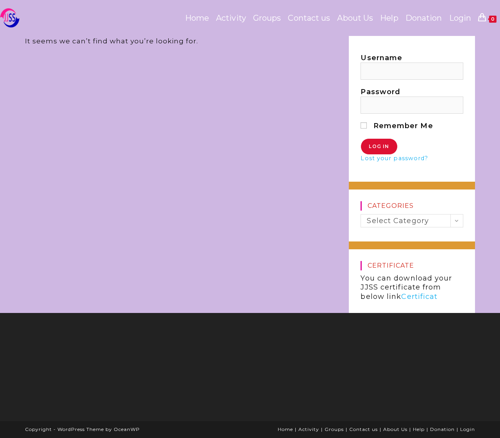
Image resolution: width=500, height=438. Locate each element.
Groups (334, 429)
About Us (395, 429)
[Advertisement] (89, 369)
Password (380, 92)
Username (381, 58)
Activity (308, 429)
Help (419, 429)
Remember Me (402, 126)
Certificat (419, 296)
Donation (442, 429)
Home (285, 429)
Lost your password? (394, 158)
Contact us (363, 429)
